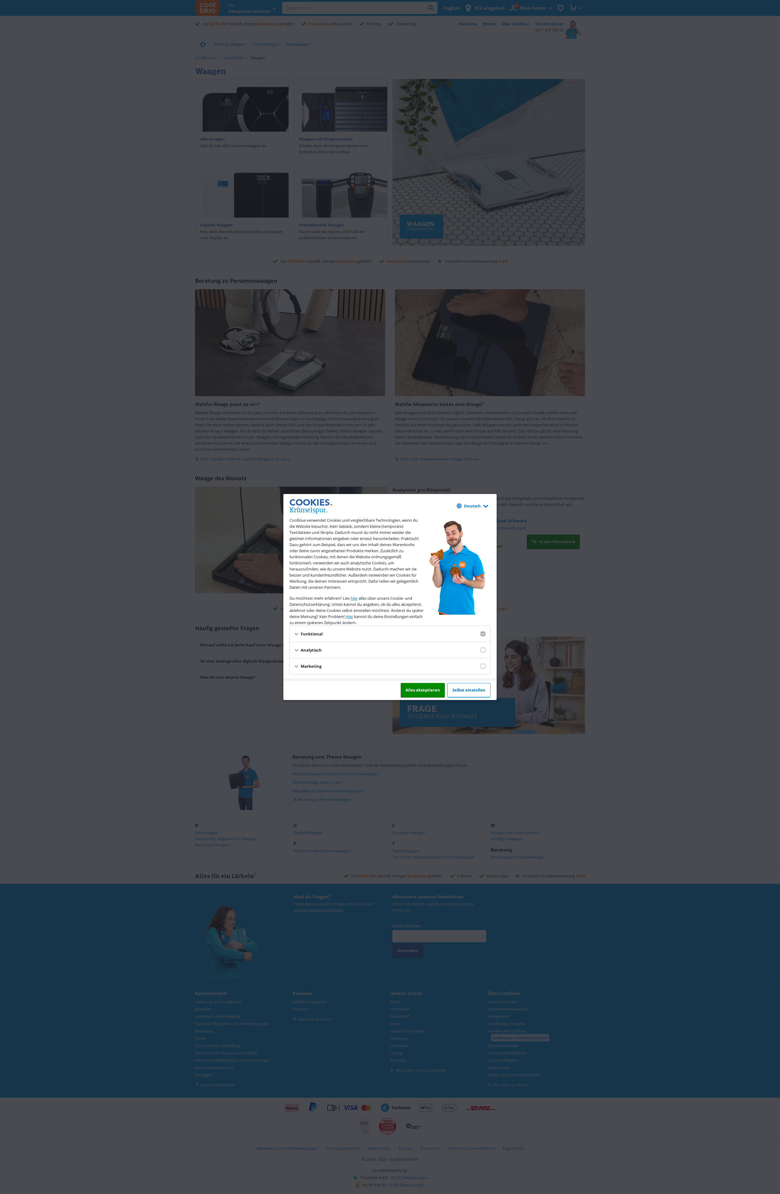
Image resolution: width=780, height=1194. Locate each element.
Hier (349, 616)
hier (354, 598)
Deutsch (472, 506)
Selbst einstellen (468, 690)
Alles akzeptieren (423, 690)
